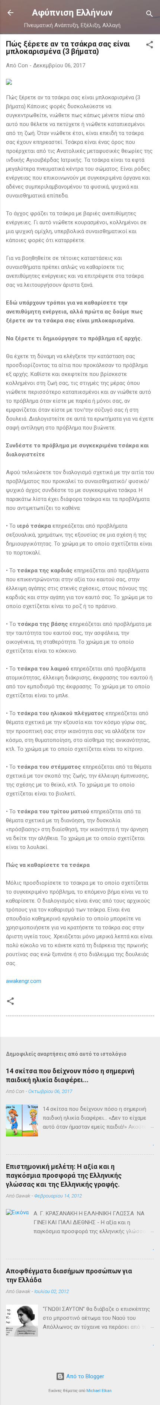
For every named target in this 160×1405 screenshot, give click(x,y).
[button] (149, 46)
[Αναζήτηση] (149, 15)
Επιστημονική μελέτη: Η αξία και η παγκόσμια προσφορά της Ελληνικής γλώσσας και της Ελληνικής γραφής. (64, 1175)
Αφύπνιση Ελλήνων (72, 12)
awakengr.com (23, 981)
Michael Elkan (99, 1390)
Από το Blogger (84, 1376)
